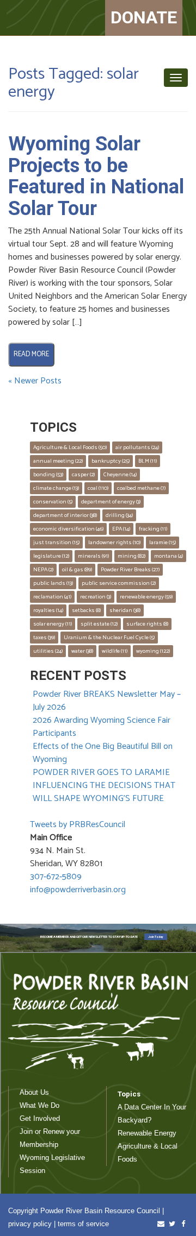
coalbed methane (141, 488)
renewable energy (146, 597)
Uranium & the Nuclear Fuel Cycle (109, 637)
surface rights (147, 624)
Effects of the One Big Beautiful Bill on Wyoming (103, 753)
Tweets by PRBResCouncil (77, 824)
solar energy (52, 624)
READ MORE (31, 354)
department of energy (110, 502)
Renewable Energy (147, 1133)
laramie (162, 542)
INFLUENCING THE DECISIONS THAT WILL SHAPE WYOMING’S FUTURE (104, 792)
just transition (56, 542)
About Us (34, 1092)
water (82, 651)
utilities (48, 651)
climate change (56, 488)
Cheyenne (120, 475)
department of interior (65, 515)
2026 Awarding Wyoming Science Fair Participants (101, 727)
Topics (129, 1094)
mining (131, 556)
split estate (99, 624)
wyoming (153, 651)
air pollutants (137, 447)
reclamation (52, 597)
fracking (153, 529)
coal (98, 488)
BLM (147, 461)
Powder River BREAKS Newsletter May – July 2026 (107, 701)
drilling (119, 515)
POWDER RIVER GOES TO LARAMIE (101, 772)
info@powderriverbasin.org (78, 889)
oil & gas (77, 570)
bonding (48, 475)
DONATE (144, 17)
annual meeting (58, 461)
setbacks (86, 610)
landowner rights (114, 542)
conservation (52, 502)
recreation (95, 597)
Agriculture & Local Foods (70, 447)
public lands (53, 583)
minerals (93, 556)
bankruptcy (110, 461)
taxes (44, 637)
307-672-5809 (56, 876)
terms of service (83, 1224)
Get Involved (40, 1118)
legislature (51, 556)
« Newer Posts (35, 381)
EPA (121, 529)
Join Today (155, 936)
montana (168, 556)
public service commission (119, 583)
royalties (48, 610)
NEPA (43, 570)
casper (83, 475)
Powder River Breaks (130, 570)
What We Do (39, 1105)
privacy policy (30, 1224)
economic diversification (68, 529)
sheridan (124, 610)
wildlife (114, 651)
